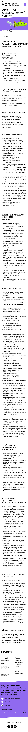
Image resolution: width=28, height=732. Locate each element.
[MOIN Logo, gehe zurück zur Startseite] (13, 4)
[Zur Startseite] (14, 652)
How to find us (4, 668)
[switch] (10, 699)
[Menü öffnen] (25, 4)
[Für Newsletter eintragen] (24, 712)
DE (2, 1)
